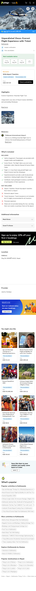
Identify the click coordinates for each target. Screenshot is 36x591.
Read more (4, 107)
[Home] (9, 3)
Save (14, 470)
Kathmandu (4, 44)
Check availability (26, 82)
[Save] (15, 334)
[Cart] (26, 2)
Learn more (6, 311)
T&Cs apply (16, 242)
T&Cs (33, 31)
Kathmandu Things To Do (18, 576)
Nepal (8, 576)
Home (3, 576)
